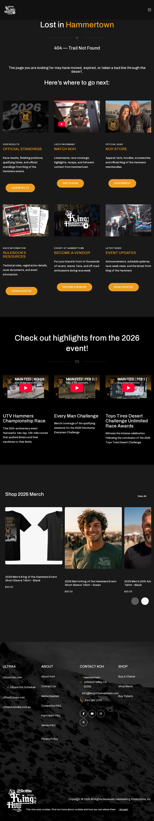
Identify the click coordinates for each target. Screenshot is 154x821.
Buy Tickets (125, 696)
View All (141, 496)
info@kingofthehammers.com (100, 693)
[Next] (145, 601)
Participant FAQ (50, 715)
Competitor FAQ (51, 705)
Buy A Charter (126, 676)
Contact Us (48, 686)
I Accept (123, 809)
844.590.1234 (93, 700)
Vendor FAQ (48, 725)
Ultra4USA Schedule (22, 687)
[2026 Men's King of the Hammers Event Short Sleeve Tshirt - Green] (93, 538)
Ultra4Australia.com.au (17, 707)
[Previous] (135, 601)
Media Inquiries (50, 696)
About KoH (48, 676)
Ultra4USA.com (12, 677)
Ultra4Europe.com (14, 697)
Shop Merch (125, 686)
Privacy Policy (49, 739)
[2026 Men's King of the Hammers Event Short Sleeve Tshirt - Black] (33, 535)
